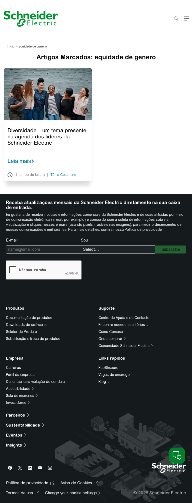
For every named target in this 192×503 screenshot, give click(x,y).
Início (10, 46)
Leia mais (19, 161)
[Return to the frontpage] (29, 18)
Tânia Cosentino (63, 175)
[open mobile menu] (186, 18)
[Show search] (175, 18)
